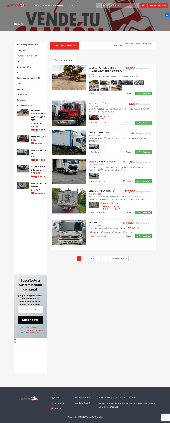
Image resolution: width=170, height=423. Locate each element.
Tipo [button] (18, 83)
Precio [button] (19, 61)
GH (100, 136)
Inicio (37, 5)
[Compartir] (167, 15)
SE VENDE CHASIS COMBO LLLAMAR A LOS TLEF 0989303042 (38, 117)
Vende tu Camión (83, 403)
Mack (91, 106)
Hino (90, 136)
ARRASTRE (92, 74)
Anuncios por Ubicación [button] (27, 56)
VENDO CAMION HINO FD (102, 190)
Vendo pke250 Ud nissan (102, 161)
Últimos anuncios (63, 60)
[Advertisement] (30, 236)
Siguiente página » (119, 259)
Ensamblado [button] (22, 94)
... (97, 259)
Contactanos (73, 5)
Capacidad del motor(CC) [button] (28, 78)
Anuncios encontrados (64, 46)
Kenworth (58, 5)
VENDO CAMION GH (99, 132)
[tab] (30, 44)
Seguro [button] (20, 89)
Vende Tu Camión (158, 5)
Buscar (46, 5)
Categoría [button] (21, 50)
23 (105, 259)
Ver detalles (144, 93)
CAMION (96, 106)
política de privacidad (34, 330)
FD (100, 194)
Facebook (56, 403)
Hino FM (93, 222)
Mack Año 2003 (38, 136)
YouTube (56, 408)
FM (100, 225)
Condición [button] (21, 100)
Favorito (130, 93)
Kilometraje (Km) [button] (24, 67)
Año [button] (18, 72)
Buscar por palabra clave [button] (27, 45)
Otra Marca (101, 74)
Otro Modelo (104, 106)
